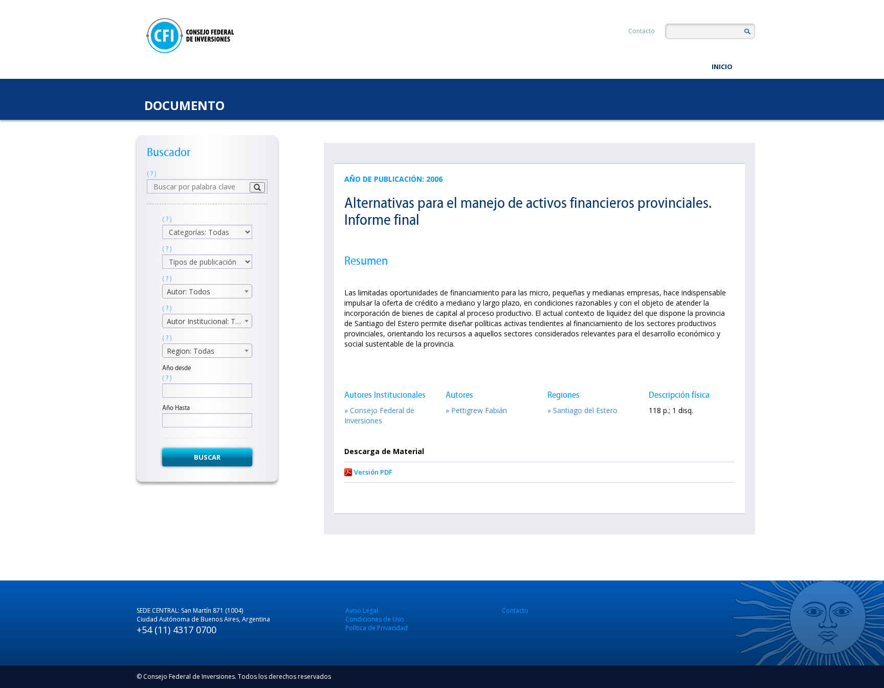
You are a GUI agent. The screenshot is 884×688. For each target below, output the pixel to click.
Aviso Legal (361, 610)
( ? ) (152, 173)
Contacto (641, 31)
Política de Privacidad (376, 628)
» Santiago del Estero (582, 410)
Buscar (207, 457)
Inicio (722, 66)
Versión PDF (373, 472)
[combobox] (207, 291)
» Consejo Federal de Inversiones (379, 415)
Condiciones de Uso (374, 619)
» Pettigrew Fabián (476, 410)
